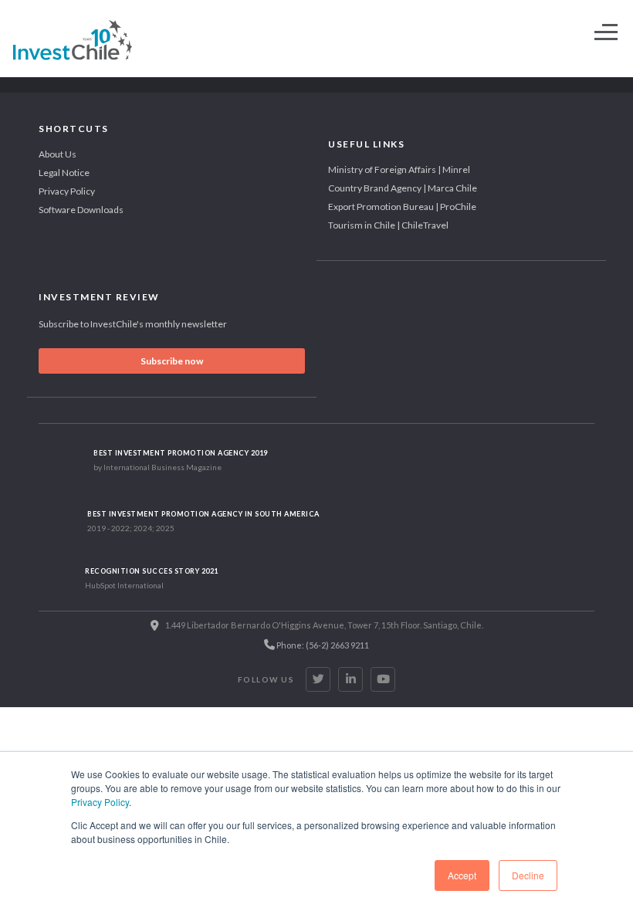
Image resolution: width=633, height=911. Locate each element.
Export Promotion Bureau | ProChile (402, 206)
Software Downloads (81, 209)
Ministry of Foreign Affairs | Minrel (399, 169)
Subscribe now (171, 361)
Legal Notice (64, 172)
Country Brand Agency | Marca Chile (402, 188)
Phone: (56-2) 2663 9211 (322, 645)
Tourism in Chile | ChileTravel (388, 225)
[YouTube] (383, 679)
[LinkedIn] (350, 679)
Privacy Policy (100, 801)
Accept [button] (462, 875)
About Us (57, 154)
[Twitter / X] (318, 679)
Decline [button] (528, 875)
